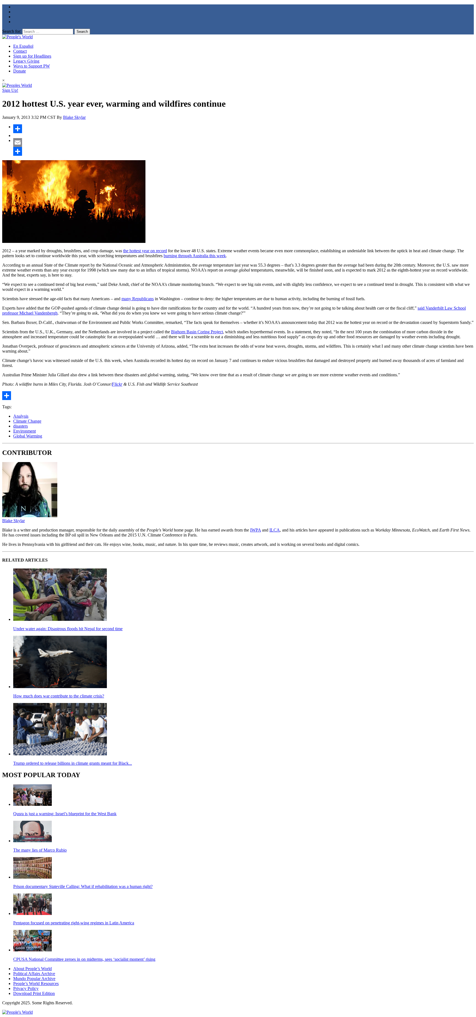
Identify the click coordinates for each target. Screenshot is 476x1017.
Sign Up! (10, 90)
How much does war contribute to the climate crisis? (58, 696)
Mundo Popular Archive (34, 978)
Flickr (117, 384)
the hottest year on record (145, 250)
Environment (24, 431)
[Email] (243, 142)
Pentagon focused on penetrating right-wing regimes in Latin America (73, 923)
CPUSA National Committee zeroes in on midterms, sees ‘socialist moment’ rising (84, 959)
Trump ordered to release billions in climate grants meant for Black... (72, 763)
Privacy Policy (26, 988)
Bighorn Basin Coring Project (197, 331)
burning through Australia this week (195, 255)
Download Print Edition (34, 993)
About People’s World (32, 968)
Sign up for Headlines (32, 56)
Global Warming (27, 436)
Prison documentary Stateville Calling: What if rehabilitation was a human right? (83, 886)
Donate (19, 71)
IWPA (255, 530)
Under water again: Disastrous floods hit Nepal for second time (68, 628)
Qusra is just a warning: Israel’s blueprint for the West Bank (65, 813)
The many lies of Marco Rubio (40, 850)
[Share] (243, 128)
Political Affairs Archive (34, 973)
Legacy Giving (26, 61)
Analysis (20, 416)
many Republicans (137, 298)
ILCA (274, 530)
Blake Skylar (74, 117)
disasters (20, 426)
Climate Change (27, 421)
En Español (23, 46)
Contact (20, 51)
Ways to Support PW (31, 66)
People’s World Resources (36, 983)
